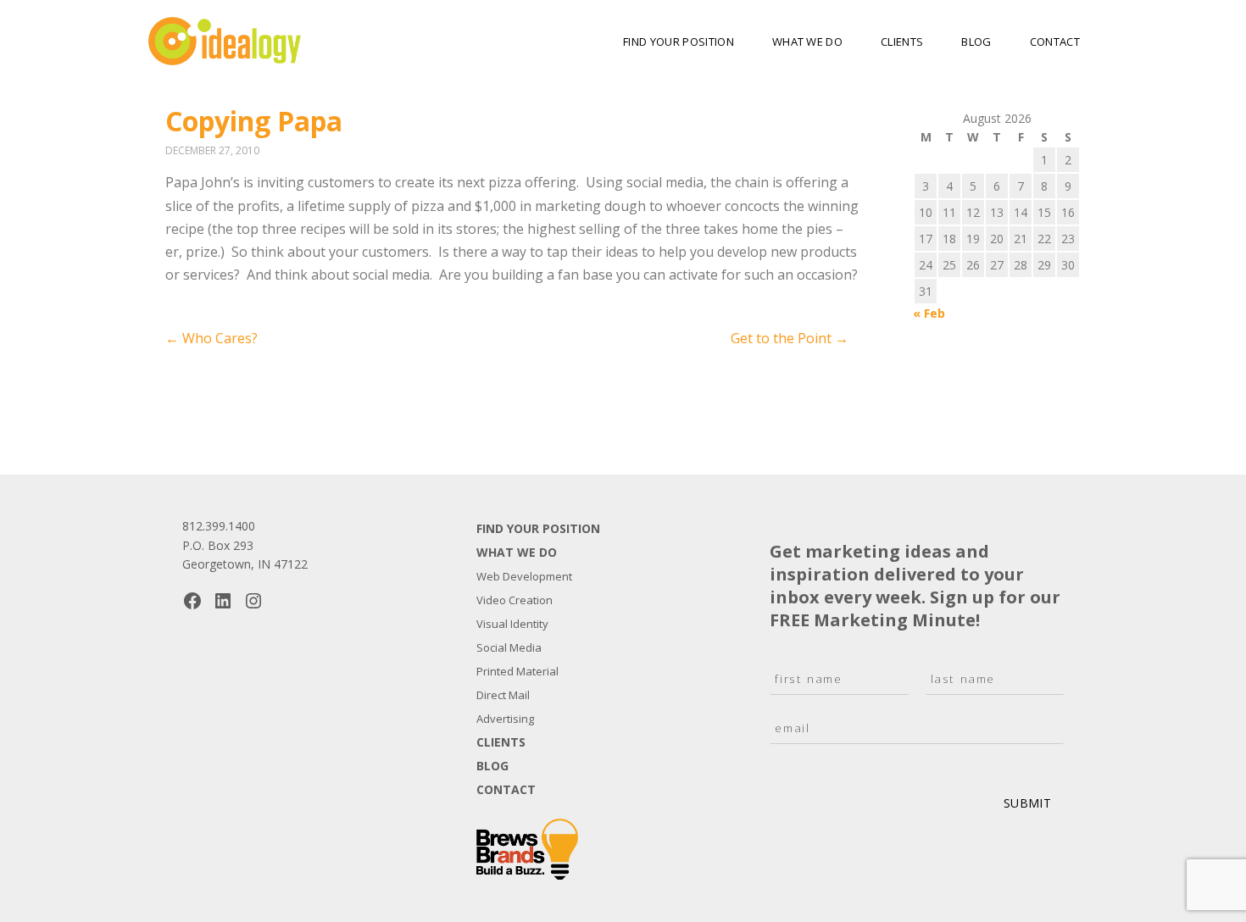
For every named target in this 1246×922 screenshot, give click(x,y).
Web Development (524, 576)
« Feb (929, 313)
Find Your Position (678, 41)
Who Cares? (211, 338)
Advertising (505, 718)
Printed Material (517, 671)
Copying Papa (253, 121)
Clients (902, 41)
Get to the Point (789, 338)
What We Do (807, 41)
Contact (1055, 41)
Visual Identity (512, 623)
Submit (1027, 803)
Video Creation (514, 600)
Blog (976, 41)
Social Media (509, 647)
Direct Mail (503, 695)
